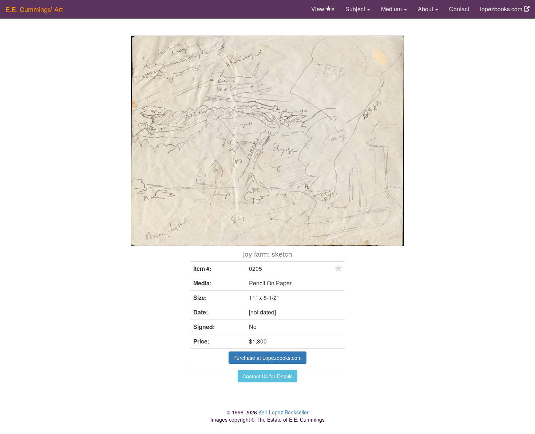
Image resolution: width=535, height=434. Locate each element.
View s (322, 9)
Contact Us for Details (267, 376)
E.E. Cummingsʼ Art (34, 9)
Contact (459, 9)
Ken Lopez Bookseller (283, 412)
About (426, 9)
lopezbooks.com (502, 9)
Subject (355, 9)
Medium (392, 9)
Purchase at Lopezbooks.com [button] (267, 357)
